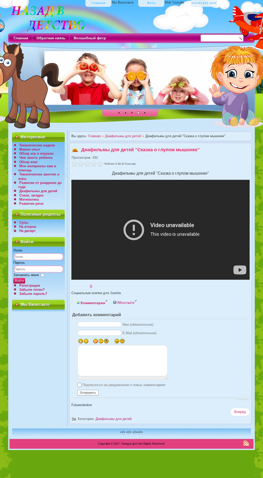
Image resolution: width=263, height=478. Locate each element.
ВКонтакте (125, 303)
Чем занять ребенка (35, 158)
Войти (19, 281)
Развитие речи (31, 203)
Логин (17, 250)
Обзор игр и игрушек (36, 153)
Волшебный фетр (90, 38)
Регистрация (29, 285)
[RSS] (246, 443)
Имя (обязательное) (138, 324)
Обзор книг (28, 162)
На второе (27, 227)
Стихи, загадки (31, 195)
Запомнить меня (26, 275)
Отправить (88, 393)
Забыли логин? (32, 290)
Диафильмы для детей (38, 191)
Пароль (19, 263)
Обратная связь (50, 38)
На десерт (27, 231)
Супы (23, 222)
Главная (21, 38)
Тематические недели (37, 145)
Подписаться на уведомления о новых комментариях (124, 385)
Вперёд (240, 412)
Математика (29, 199)
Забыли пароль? (33, 294)
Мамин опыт (29, 149)
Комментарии (92, 303)
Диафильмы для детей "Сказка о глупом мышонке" (140, 149)
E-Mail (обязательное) (139, 333)
